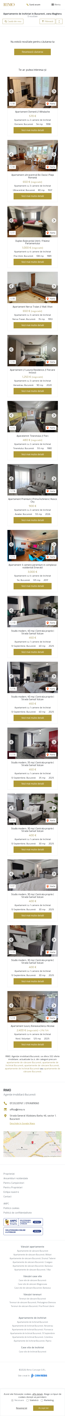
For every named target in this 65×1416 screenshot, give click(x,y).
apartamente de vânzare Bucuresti (24, 1062)
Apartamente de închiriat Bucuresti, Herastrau (32, 1326)
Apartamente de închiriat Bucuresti (32, 1322)
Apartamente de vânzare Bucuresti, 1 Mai (32, 1270)
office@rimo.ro (17, 1109)
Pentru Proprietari (12, 1187)
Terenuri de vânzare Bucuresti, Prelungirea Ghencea (32, 1302)
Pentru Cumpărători (13, 1183)
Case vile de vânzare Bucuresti (32, 1280)
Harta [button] (52, 103)
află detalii (37, 1394)
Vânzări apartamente (32, 1246)
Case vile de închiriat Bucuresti (32, 1351)
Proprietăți (9, 1173)
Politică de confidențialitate (17, 1212)
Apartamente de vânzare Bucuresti (32, 1251)
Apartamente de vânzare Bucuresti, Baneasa (33, 1266)
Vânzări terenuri (32, 1294)
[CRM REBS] (38, 1375)
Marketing (49, 1400)
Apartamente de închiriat (32, 1317)
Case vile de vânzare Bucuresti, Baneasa (32, 1288)
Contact (7, 1196)
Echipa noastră (11, 1192)
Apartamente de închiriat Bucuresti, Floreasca (32, 1329)
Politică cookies (11, 1208)
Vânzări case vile (32, 1276)
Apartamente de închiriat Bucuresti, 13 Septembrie (32, 1333)
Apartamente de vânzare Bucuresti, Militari (32, 1254)
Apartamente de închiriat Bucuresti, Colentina (32, 1337)
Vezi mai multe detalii (32, 130)
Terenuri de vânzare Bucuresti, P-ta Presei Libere (32, 1306)
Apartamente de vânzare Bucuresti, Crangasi (32, 1262)
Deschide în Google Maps (22, 1123)
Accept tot (43, 1408)
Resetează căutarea (32, 51)
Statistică (34, 1400)
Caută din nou (14, 21)
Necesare (19, 1400)
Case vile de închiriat (32, 1347)
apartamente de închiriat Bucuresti (22, 1068)
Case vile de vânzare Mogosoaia (32, 1284)
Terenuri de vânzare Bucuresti (32, 1299)
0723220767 (16, 1103)
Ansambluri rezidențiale (15, 1178)
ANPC (6, 1203)
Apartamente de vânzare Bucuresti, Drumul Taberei (33, 1258)
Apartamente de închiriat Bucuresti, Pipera (32, 1341)
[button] (59, 21)
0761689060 (32, 1103)
